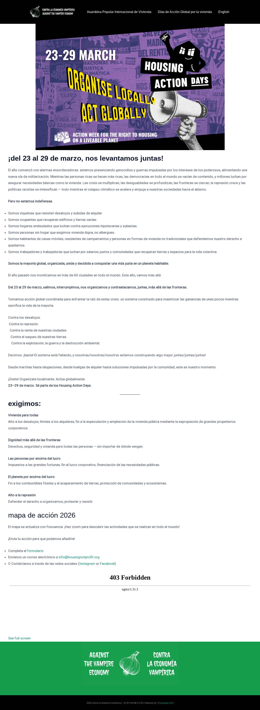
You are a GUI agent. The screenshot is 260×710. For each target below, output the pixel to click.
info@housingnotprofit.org (79, 557)
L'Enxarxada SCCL (165, 703)
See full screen (19, 638)
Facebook (107, 564)
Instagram (87, 564)
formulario (35, 551)
